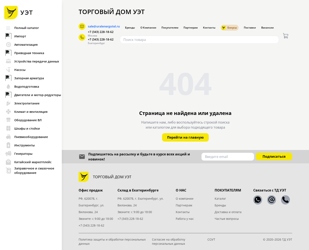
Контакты (209, 27)
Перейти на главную (185, 137)
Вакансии (267, 27)
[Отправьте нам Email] (271, 199)
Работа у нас (185, 219)
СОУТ (211, 239)
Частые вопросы (227, 219)
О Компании (148, 27)
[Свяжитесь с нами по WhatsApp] (257, 199)
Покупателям (169, 27)
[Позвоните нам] (285, 199)
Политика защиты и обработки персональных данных (112, 241)
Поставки (250, 27)
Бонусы (232, 27)
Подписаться (274, 156)
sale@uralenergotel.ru (104, 26)
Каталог (220, 199)
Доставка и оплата (228, 212)
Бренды (130, 27)
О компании (184, 199)
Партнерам (191, 27)
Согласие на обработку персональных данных (168, 241)
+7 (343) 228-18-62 (101, 32)
